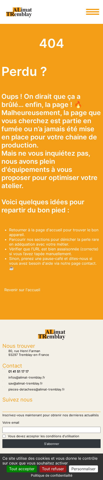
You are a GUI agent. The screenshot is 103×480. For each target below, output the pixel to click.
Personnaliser (83, 468)
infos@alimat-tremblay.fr (23, 377)
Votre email (10, 422)
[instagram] (70, 11)
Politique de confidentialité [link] (51, 475)
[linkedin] (79, 11)
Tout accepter (21, 468)
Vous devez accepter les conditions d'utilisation (43, 436)
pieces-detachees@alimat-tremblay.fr (33, 389)
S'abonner (51, 444)
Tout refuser (53, 468)
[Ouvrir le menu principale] (92, 12)
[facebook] (74, 11)
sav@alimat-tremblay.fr (22, 383)
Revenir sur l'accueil (22, 289)
